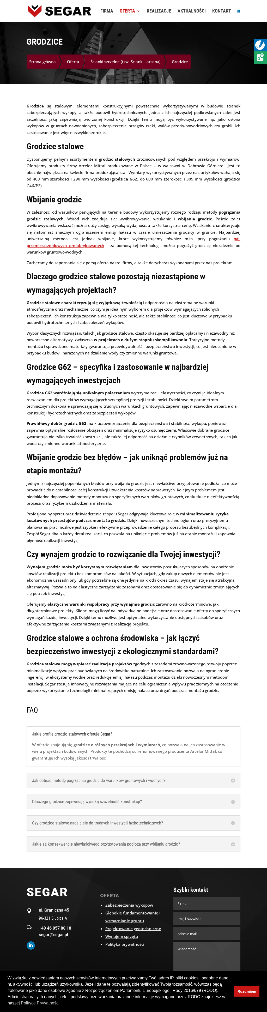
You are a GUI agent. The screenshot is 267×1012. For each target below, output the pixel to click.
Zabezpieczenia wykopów (129, 905)
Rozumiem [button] (247, 991)
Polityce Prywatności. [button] (40, 1003)
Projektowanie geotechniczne (133, 928)
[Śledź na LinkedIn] (31, 945)
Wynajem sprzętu (121, 936)
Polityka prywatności (124, 944)
